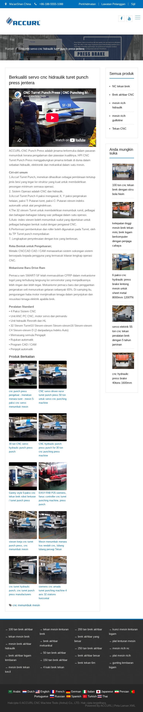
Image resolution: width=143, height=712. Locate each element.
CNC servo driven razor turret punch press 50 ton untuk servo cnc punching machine (52, 397)
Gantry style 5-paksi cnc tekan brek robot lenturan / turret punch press (22, 496)
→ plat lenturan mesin (122, 641)
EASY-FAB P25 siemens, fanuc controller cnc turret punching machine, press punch (52, 498)
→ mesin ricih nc (119, 648)
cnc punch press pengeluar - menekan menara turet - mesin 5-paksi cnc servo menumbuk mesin (21, 399)
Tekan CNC (119, 128)
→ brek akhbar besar (87, 655)
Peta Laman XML (124, 705)
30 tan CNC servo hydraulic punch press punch (21, 447)
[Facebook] (121, 19)
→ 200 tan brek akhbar (88, 629)
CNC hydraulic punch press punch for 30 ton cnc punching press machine (51, 449)
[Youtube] (129, 19)
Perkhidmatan (87, 4)
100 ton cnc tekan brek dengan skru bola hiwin (123, 189)
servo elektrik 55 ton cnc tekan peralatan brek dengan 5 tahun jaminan (122, 335)
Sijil (133, 4)
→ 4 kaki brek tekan (52, 667)
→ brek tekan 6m (84, 662)
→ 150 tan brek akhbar (53, 660)
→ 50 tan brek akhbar (53, 652)
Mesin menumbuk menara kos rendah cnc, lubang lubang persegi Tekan (53, 545)
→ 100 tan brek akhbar (19, 629)
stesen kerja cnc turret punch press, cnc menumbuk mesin (21, 545)
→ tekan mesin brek (17, 636)
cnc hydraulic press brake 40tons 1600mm (122, 378)
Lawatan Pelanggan (113, 4)
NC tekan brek (121, 86)
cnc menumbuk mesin (26, 605)
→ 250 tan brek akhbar (88, 648)
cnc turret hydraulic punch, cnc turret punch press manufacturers (21, 590)
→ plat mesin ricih (120, 655)
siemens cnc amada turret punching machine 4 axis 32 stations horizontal (53, 592)
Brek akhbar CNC (123, 94)
